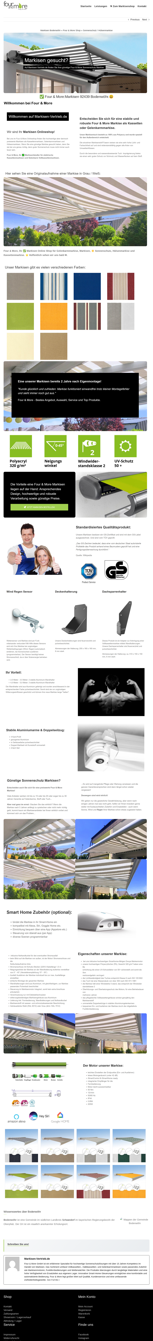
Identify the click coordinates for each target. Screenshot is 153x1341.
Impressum (10, 1334)
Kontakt (8, 1306)
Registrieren (84, 1310)
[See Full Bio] (59, 1280)
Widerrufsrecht (11, 1338)
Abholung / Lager (13, 1321)
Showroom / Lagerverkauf (17, 1317)
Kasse (81, 1317)
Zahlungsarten (11, 1313)
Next (144, 19)
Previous (135, 19)
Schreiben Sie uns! (18, 1244)
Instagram (83, 1338)
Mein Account (85, 1306)
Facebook (83, 1334)
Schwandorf (68, 1220)
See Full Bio (52, 1280)
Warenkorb (84, 1313)
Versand (8, 1310)
